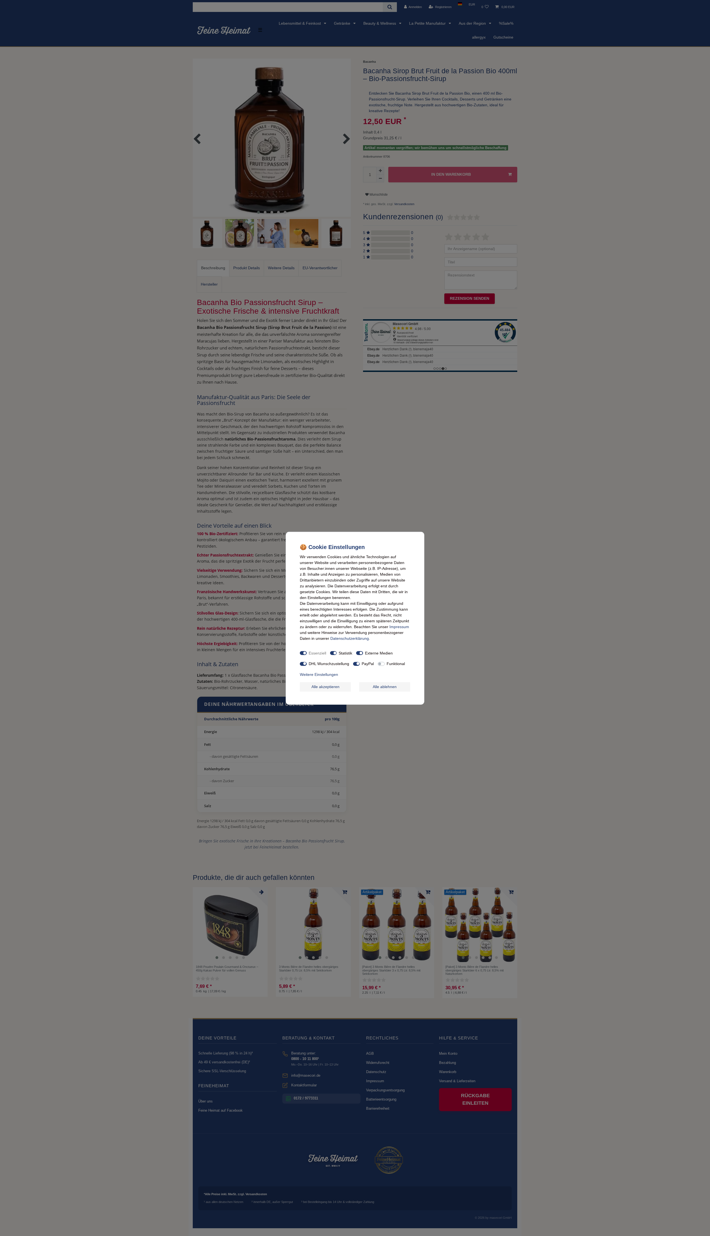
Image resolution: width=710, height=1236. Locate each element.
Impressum (399, 626)
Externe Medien (379, 653)
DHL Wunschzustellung (329, 663)
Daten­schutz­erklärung (349, 638)
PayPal (368, 663)
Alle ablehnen (385, 686)
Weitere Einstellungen (319, 674)
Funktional (396, 663)
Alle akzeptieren (325, 686)
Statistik (345, 653)
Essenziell (317, 653)
